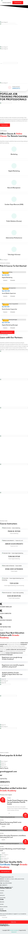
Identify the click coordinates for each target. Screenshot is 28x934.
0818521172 (16, 88)
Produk (1, 909)
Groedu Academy (14, 930)
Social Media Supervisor (9, 293)
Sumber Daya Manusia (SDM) (14, 204)
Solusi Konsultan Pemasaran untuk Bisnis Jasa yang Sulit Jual (13, 836)
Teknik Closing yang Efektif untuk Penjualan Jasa (10, 823)
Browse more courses (6, 332)
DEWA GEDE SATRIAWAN (14, 569)
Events (1, 893)
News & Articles (3, 906)
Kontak (1, 904)
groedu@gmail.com (8, 772)
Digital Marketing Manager (10, 325)
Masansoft (14, 932)
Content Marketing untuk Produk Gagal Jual (12, 849)
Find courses (4, 125)
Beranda (2, 902)
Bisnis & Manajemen (14, 188)
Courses (2, 890)
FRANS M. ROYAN (14, 531)
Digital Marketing (14, 171)
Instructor (2, 895)
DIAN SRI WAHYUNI (14, 596)
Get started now (5, 871)
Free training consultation (18, 3)
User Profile (2, 897)
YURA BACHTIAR (14, 556)
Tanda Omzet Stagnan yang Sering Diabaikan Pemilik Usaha (17, 802)
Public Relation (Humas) (14, 221)
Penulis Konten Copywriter (9, 309)
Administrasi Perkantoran (14, 238)
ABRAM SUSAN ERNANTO (14, 544)
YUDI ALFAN (14, 583)
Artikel (9, 798)
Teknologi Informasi (14, 254)
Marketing (14, 154)
